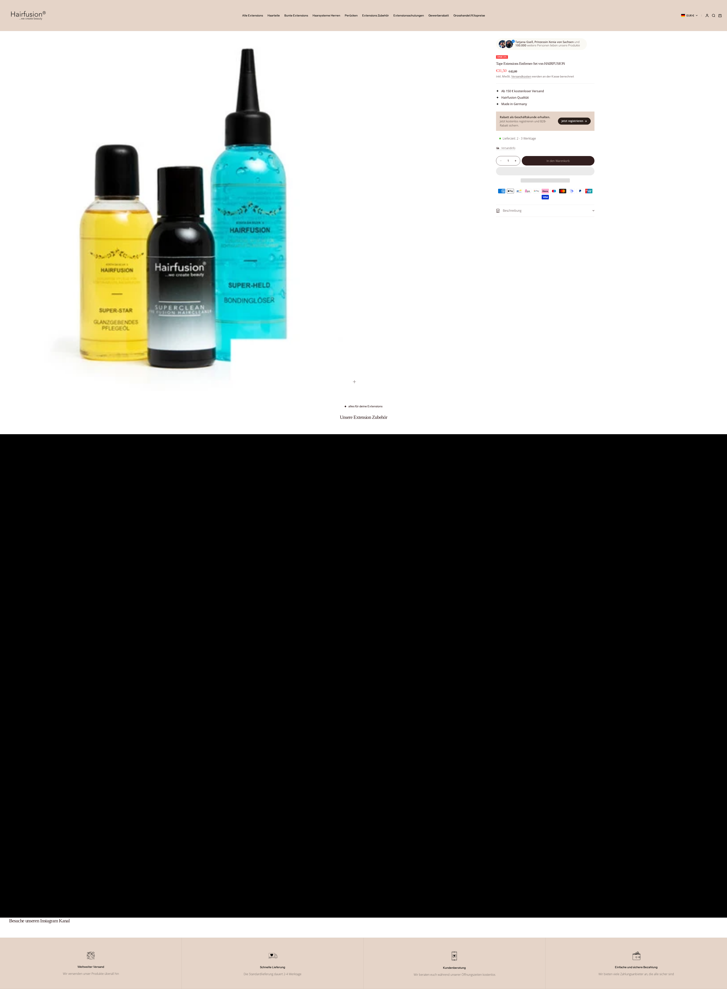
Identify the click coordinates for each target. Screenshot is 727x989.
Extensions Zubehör (375, 15)
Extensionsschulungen (408, 15)
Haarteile (274, 15)
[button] (545, 171)
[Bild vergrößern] (354, 382)
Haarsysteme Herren (326, 15)
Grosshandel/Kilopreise (469, 15)
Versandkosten (521, 76)
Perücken (351, 15)
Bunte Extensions (296, 15)
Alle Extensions (252, 15)
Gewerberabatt (438, 15)
